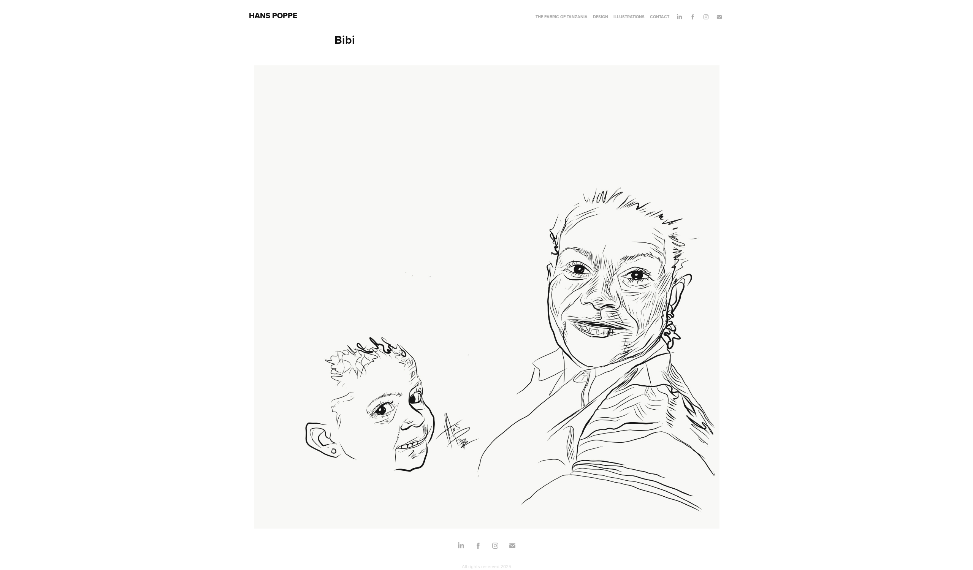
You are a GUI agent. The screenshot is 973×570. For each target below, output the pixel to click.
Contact (659, 17)
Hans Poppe (273, 15)
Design (600, 17)
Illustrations (629, 17)
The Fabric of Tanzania (562, 17)
